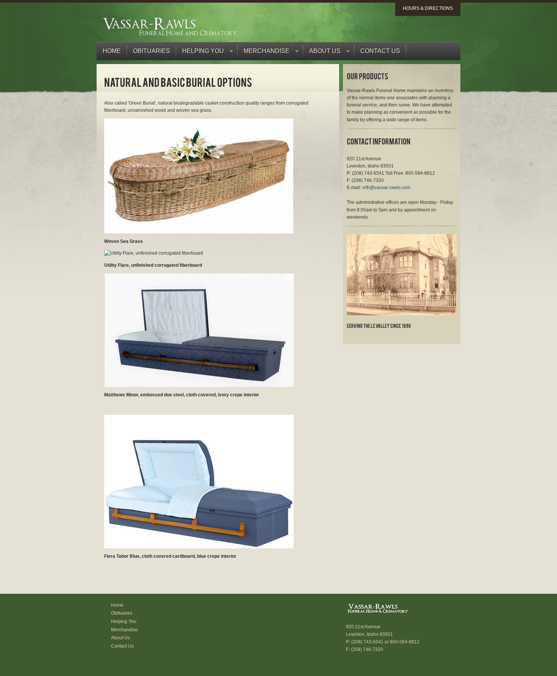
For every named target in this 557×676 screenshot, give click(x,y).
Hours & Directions (428, 8)
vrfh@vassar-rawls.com (386, 187)
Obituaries (151, 51)
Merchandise (263, 53)
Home (112, 51)
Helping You (200, 53)
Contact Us (380, 51)
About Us (322, 53)
